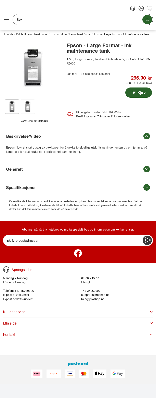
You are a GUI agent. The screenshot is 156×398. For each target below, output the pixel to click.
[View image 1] (12, 107)
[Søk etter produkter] (147, 19)
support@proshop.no (95, 294)
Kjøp (141, 92)
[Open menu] (6, 19)
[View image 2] (28, 107)
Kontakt (9, 334)
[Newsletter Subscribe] (147, 240)
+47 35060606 (91, 290)
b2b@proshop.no (92, 299)
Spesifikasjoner (21, 187)
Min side (10, 323)
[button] (33, 68)
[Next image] (55, 69)
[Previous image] (10, 69)
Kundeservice (14, 311)
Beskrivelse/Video (23, 136)
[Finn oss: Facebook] (78, 253)
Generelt (14, 169)
